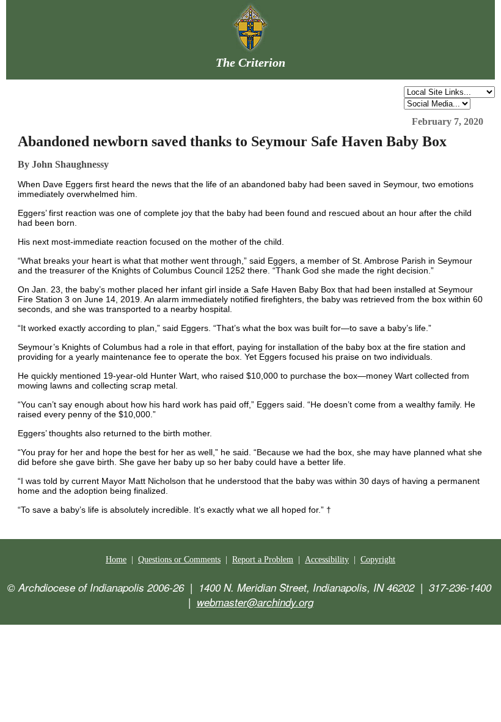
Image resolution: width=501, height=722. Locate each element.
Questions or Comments (179, 559)
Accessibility (327, 559)
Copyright (377, 559)
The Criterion (250, 62)
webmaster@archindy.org (255, 602)
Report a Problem (262, 559)
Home (116, 559)
